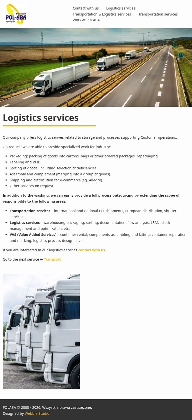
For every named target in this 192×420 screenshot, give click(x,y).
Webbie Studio (37, 413)
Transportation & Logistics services (102, 14)
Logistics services (120, 8)
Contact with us (86, 8)
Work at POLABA (86, 19)
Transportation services (158, 14)
